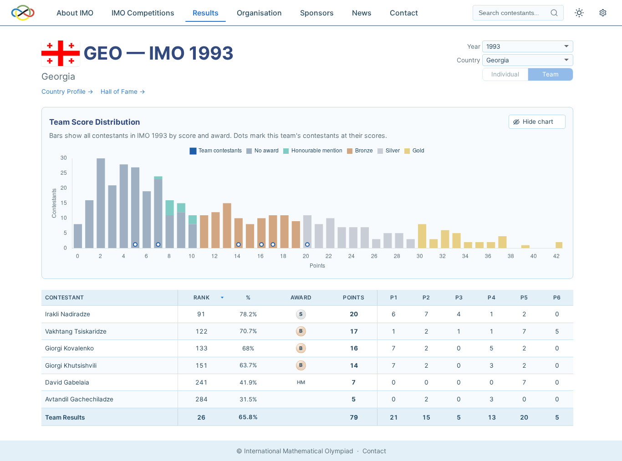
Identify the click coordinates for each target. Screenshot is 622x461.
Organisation (259, 12)
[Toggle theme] (579, 13)
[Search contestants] (554, 13)
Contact (404, 12)
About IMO (74, 12)
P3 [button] (459, 297)
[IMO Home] (23, 13)
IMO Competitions (143, 12)
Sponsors (317, 12)
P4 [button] (491, 297)
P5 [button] (524, 297)
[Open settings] (603, 13)
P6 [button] (557, 297)
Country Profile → (67, 91)
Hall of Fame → (123, 91)
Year (473, 46)
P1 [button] (394, 297)
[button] (201, 298)
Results (206, 12)
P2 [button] (426, 297)
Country (468, 60)
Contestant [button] (64, 297)
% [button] (248, 297)
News (362, 12)
